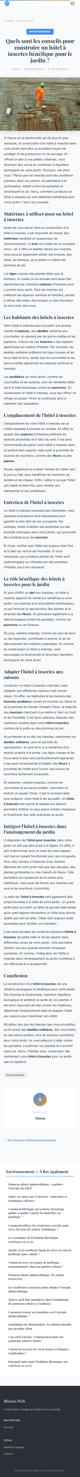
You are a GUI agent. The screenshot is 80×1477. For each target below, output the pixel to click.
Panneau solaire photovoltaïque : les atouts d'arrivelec (36, 1277)
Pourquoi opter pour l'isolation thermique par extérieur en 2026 (38, 1363)
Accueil (8, 20)
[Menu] (72, 3)
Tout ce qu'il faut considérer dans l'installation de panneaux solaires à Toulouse (38, 1301)
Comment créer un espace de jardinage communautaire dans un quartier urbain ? (35, 1264)
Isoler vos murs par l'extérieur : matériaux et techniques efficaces (37, 1198)
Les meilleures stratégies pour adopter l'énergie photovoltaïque (39, 1289)
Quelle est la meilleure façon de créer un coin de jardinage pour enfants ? (40, 1252)
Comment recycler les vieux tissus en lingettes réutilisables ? (38, 1351)
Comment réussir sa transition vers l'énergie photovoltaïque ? (37, 1314)
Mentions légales (14, 1447)
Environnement (25, 20)
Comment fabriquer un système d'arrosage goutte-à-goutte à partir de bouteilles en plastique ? (36, 1213)
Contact (8, 1453)
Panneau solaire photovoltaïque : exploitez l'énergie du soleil (35, 1186)
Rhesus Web (14, 1400)
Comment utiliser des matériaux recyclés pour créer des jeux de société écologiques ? (38, 1227)
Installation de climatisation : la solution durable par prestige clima (40, 1326)
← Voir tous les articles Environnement (30, 1140)
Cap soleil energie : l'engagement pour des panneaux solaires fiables (36, 1339)
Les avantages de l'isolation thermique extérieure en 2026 (33, 1239)
